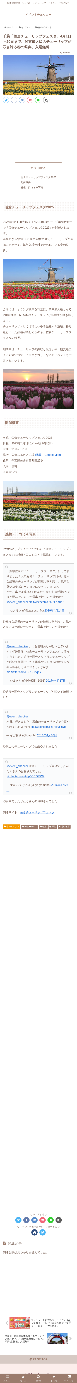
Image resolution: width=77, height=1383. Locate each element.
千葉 (53, 826)
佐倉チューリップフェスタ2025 (38, 177)
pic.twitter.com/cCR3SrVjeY (24, 672)
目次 (34, 167)
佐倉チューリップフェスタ (37, 812)
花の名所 (65, 826)
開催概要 (26, 182)
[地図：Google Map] (48, 454)
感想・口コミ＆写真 (32, 187)
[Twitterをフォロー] (42, 1232)
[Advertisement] (38, 132)
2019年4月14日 (54, 610)
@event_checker (17, 601)
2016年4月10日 (47, 735)
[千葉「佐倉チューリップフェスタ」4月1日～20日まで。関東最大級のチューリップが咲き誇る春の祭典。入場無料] (22, 100)
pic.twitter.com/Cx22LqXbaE (46, 601)
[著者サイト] (34, 1232)
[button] (70, 719)
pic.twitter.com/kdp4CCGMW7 (25, 776)
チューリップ (30, 826)
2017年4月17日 (56, 680)
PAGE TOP (39, 1359)
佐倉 (44, 826)
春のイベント (12, 826)
